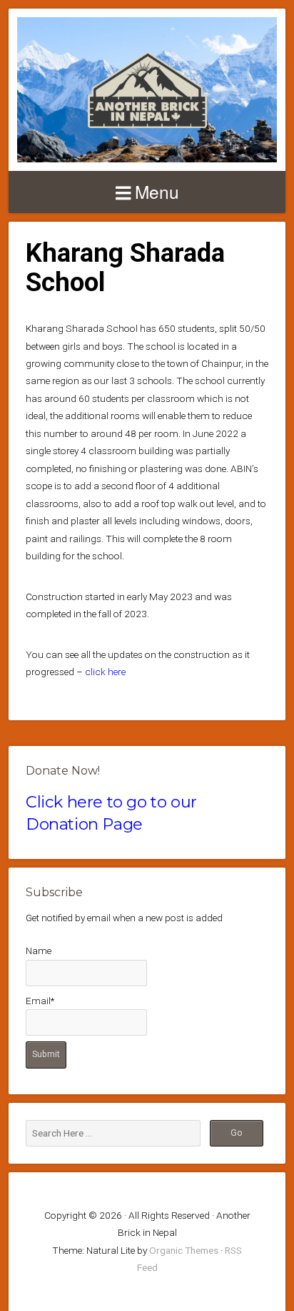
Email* (40, 1000)
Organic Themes (183, 1250)
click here (105, 671)
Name (38, 950)
